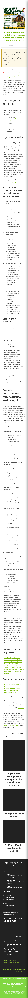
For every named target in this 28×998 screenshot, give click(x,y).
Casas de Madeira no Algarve (10, 958)
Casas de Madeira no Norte (10, 960)
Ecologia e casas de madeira (14, 815)
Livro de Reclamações (8, 914)
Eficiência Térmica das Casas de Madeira (14, 848)
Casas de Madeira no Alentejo (11, 962)
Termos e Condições (22, 996)
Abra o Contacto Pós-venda (10, 912)
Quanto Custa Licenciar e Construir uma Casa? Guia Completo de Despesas (14, 671)
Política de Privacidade (7, 996)
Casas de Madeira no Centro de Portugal (14, 969)
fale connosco (16, 710)
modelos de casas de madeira (11, 725)
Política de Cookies (14, 996)
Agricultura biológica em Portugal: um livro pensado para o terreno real (14, 779)
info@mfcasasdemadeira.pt (16, 125)
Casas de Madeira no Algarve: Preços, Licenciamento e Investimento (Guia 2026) (12, 690)
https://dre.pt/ (13, 182)
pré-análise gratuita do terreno (11, 77)
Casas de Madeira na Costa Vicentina (13, 972)
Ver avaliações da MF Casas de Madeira (14, 984)
